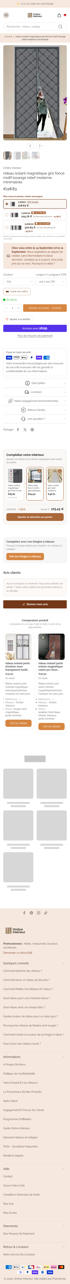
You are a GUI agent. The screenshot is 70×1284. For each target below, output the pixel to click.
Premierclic (59, 1278)
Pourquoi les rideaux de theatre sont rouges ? (30, 1025)
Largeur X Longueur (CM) (51, 274)
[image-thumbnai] (7, 155)
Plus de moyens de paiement (35, 336)
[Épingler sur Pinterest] (32, 429)
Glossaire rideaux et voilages (20, 1137)
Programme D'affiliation (17, 1119)
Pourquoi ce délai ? (43, 263)
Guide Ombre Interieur (16, 1128)
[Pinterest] (31, 912)
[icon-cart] (58, 15)
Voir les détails (18, 723)
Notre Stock (10, 1100)
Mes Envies (10, 1212)
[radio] (35, 204)
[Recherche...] (60, 26)
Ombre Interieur (23, 1278)
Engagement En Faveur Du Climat (23, 1110)
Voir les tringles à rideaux (25, 556)
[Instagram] (38, 912)
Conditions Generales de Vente (21, 1194)
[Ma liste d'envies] (65, 15)
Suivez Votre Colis (14, 1185)
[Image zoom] (35, 92)
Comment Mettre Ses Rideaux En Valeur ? (28, 989)
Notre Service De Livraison (19, 1254)
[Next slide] (39, 145)
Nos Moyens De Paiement (18, 1233)
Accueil (8, 36)
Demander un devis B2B (17, 952)
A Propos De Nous (14, 1064)
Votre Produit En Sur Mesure (20, 1082)
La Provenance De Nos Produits (22, 1091)
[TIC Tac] (45, 912)
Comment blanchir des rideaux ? (22, 970)
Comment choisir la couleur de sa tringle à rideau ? (33, 1034)
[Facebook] (24, 912)
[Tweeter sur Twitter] (25, 429)
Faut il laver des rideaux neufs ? (22, 1043)
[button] (45, 308)
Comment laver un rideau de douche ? (26, 979)
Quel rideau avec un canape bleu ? (24, 1007)
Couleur (8, 274)
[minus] (6, 308)
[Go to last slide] (30, 145)
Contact (8, 1176)
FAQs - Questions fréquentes (20, 1146)
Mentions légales (13, 1155)
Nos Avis (8, 1203)
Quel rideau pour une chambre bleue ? (26, 998)
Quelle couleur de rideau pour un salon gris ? (30, 1016)
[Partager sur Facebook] (17, 429)
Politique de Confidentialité (19, 1073)
